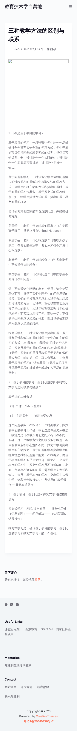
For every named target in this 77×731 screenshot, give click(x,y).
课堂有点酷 (12, 629)
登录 (38, 579)
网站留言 (11, 687)
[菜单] (70, 6)
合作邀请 (26, 687)
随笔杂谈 (51, 49)
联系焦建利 (12, 696)
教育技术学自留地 (23, 6)
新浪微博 (31, 629)
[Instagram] (17, 604)
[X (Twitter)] (11, 604)
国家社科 (62, 629)
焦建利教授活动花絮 (18, 665)
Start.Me (47, 629)
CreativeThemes (47, 716)
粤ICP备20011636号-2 (38, 721)
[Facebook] (6, 604)
